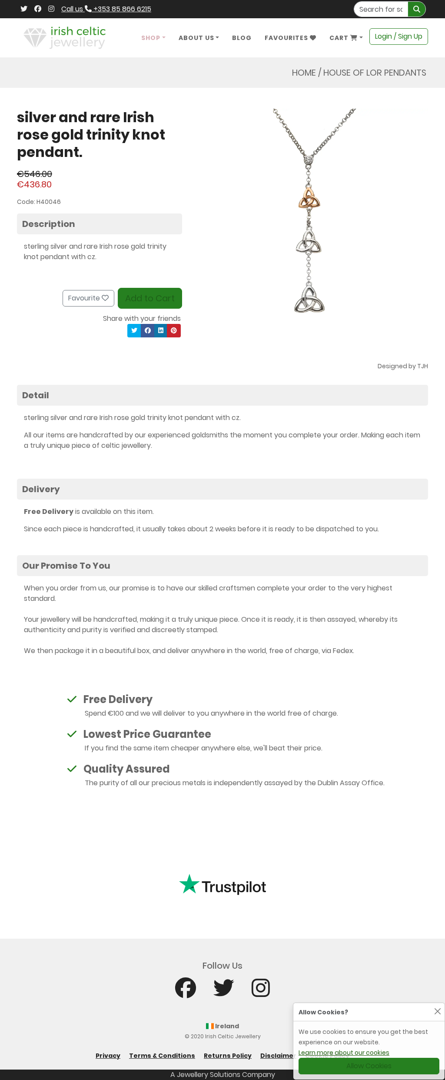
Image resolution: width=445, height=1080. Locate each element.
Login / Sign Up (398, 36)
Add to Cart (150, 298)
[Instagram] (51, 9)
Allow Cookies (369, 1066)
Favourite (85, 298)
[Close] (437, 1011)
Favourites (287, 37)
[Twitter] (24, 9)
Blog (242, 37)
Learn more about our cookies (344, 1052)
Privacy (108, 1055)
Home (304, 73)
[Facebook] (38, 9)
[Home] (64, 37)
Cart (339, 37)
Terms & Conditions (162, 1055)
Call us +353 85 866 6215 (106, 9)
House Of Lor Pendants (374, 73)
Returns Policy (228, 1055)
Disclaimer (278, 1055)
